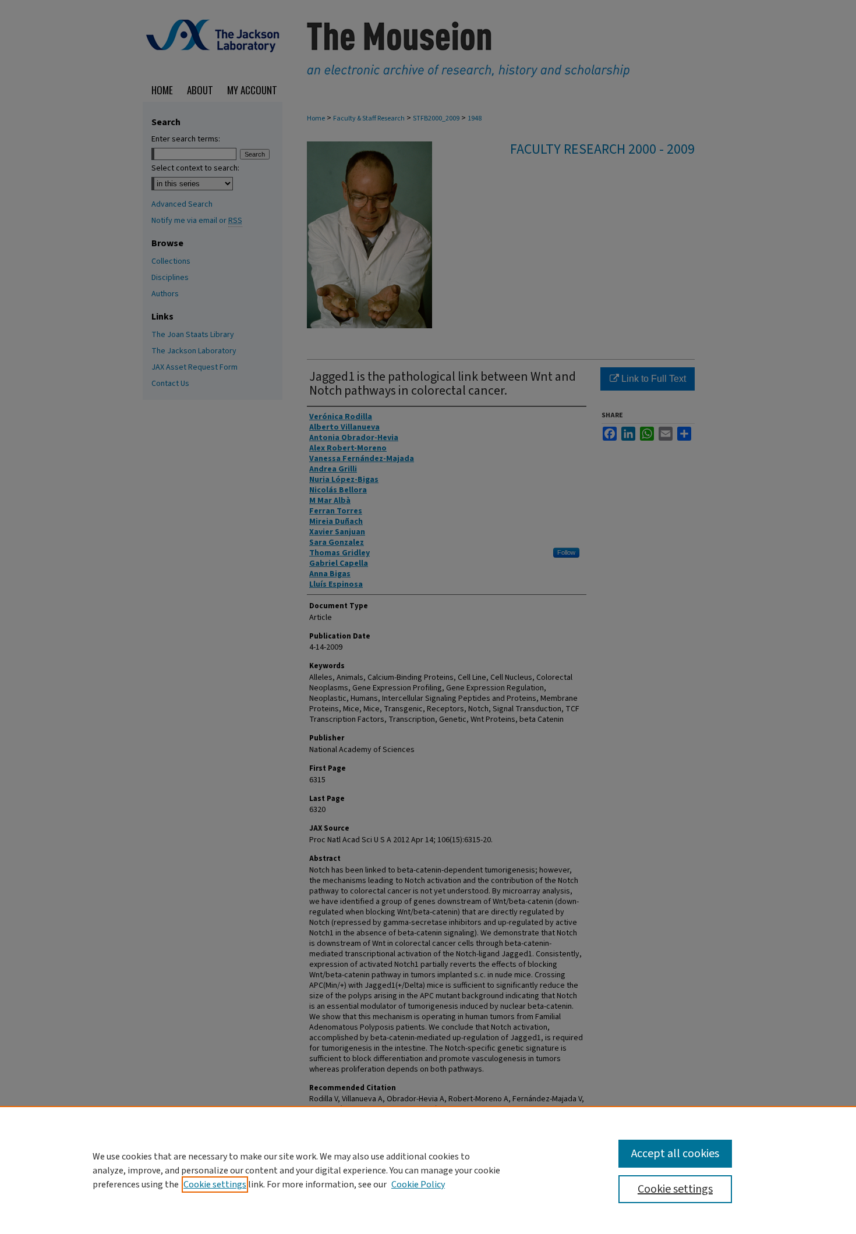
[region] (428, 1170)
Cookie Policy (418, 1184)
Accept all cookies (675, 1154)
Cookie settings (214, 1184)
